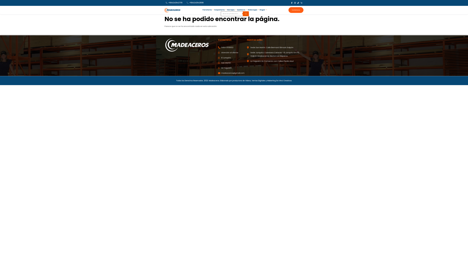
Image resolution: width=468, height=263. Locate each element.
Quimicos (241, 10)
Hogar (262, 10)
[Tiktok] (298, 3)
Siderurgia (252, 10)
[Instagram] (295, 3)
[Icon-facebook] (292, 3)
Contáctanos (296, 10)
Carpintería (219, 10)
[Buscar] (246, 13)
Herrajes (231, 10)
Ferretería (207, 10)
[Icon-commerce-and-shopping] (301, 3)
